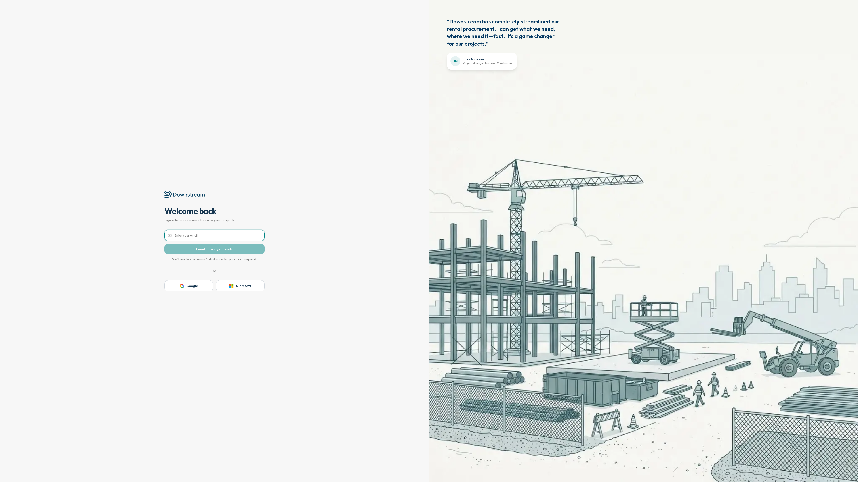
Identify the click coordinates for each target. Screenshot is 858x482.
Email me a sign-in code (214, 249)
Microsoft (243, 286)
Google (192, 286)
